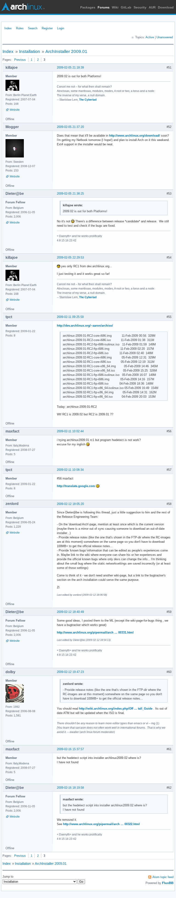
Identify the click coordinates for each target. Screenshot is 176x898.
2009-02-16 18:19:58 (70, 787)
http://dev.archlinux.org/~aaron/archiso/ (85, 325)
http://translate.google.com (76, 486)
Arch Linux (23, 6)
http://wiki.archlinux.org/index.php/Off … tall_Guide (115, 708)
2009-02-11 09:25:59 (70, 317)
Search (32, 28)
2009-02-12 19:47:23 (70, 672)
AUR (152, 7)
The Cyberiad (87, 99)
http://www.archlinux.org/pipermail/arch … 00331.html (95, 632)
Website (15, 109)
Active (150, 37)
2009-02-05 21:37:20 (70, 127)
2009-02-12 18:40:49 (70, 612)
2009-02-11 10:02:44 (70, 431)
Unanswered (165, 37)
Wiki (115, 7)
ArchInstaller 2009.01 (66, 51)
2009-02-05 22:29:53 (70, 257)
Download (166, 7)
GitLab (126, 7)
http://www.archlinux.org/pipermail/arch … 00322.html (101, 824)
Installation (29, 51)
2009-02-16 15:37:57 (70, 749)
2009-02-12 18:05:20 (70, 504)
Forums (104, 7)
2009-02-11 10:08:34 (70, 469)
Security (140, 7)
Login (60, 28)
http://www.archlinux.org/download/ (134, 135)
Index (8, 28)
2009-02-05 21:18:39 (70, 67)
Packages (87, 7)
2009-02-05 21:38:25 (70, 193)
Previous (20, 59)
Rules (20, 28)
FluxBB (167, 883)
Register (47, 28)
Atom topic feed (162, 877)
